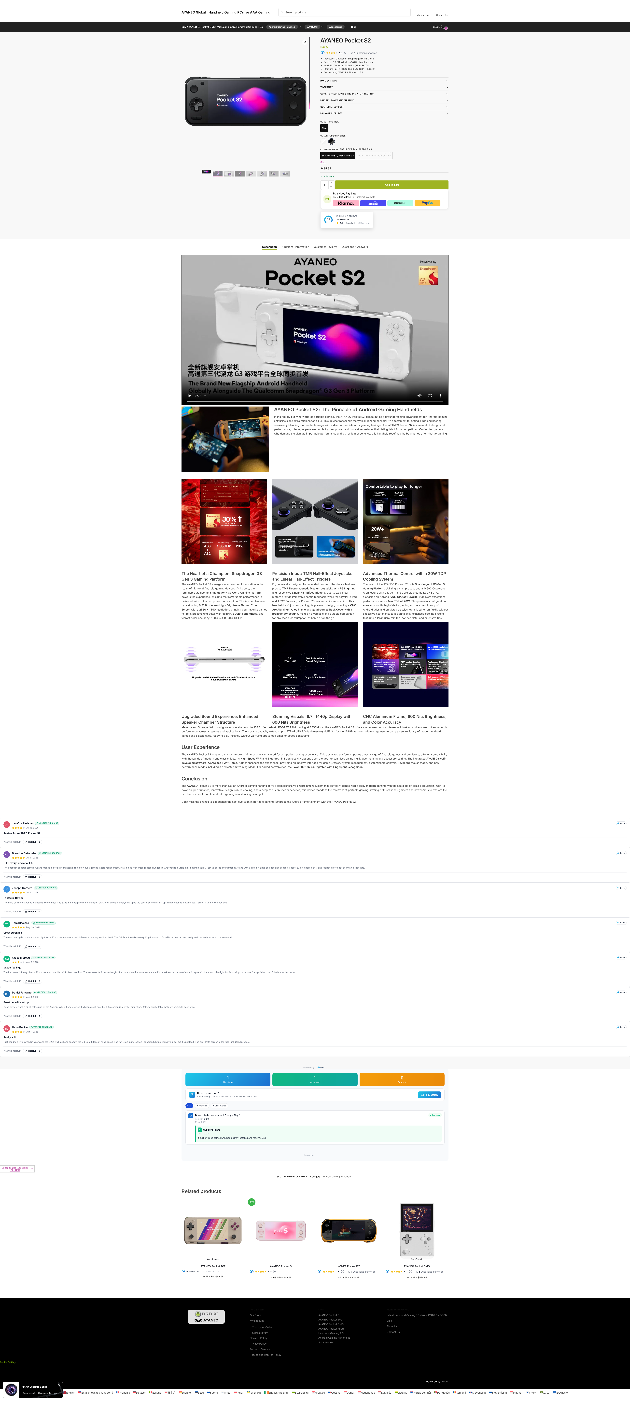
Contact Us (442, 15)
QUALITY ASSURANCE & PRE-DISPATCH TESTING (347, 93)
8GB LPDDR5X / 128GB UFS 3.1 (338, 155)
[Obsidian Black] (331, 141)
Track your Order (262, 1327)
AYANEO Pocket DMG (417, 1266)
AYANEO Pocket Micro (331, 1328)
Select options (213, 1283)
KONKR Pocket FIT (349, 1266)
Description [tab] (269, 246)
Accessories (325, 1342)
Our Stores (256, 1315)
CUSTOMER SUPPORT (332, 107)
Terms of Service (260, 1349)
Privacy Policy (258, 1343)
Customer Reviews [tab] (325, 246)
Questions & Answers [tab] (355, 246)
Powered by (308, 1067)
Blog (389, 1320)
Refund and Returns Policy (265, 1354)
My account (423, 15)
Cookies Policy (258, 1338)
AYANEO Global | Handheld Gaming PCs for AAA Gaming (226, 12)
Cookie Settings (8, 1362)
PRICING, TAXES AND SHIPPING (337, 100)
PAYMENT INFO (328, 80)
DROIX (444, 1381)
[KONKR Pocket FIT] (348, 1230)
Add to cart (392, 184)
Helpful (34, 842)
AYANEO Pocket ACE (212, 1266)
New (324, 128)
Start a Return (260, 1332)
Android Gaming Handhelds (334, 1337)
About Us (392, 1326)
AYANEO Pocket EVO (330, 1319)
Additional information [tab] (295, 246)
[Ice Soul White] (323, 141)
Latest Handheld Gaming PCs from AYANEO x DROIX (417, 1315)
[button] (440, 27)
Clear (323, 162)
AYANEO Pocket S (281, 1266)
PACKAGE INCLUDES (331, 113)
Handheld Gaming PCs (331, 1333)
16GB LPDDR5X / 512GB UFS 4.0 (374, 155)
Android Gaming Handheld (336, 1176)
